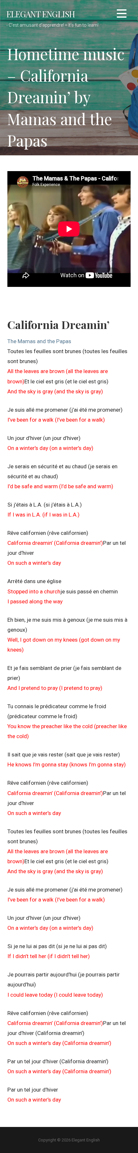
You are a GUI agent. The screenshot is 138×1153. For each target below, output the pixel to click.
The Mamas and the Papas (39, 341)
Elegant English (40, 13)
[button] (122, 14)
